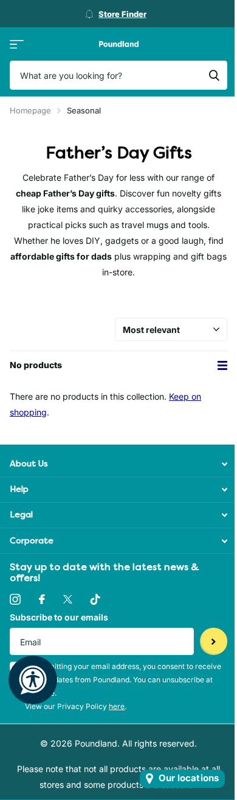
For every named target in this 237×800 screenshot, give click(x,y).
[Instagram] (15, 599)
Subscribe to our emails (59, 617)
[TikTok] (95, 599)
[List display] (222, 365)
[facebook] (42, 599)
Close (118, 464)
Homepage (30, 110)
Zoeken (214, 75)
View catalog (17, 44)
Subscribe (213, 641)
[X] (67, 599)
